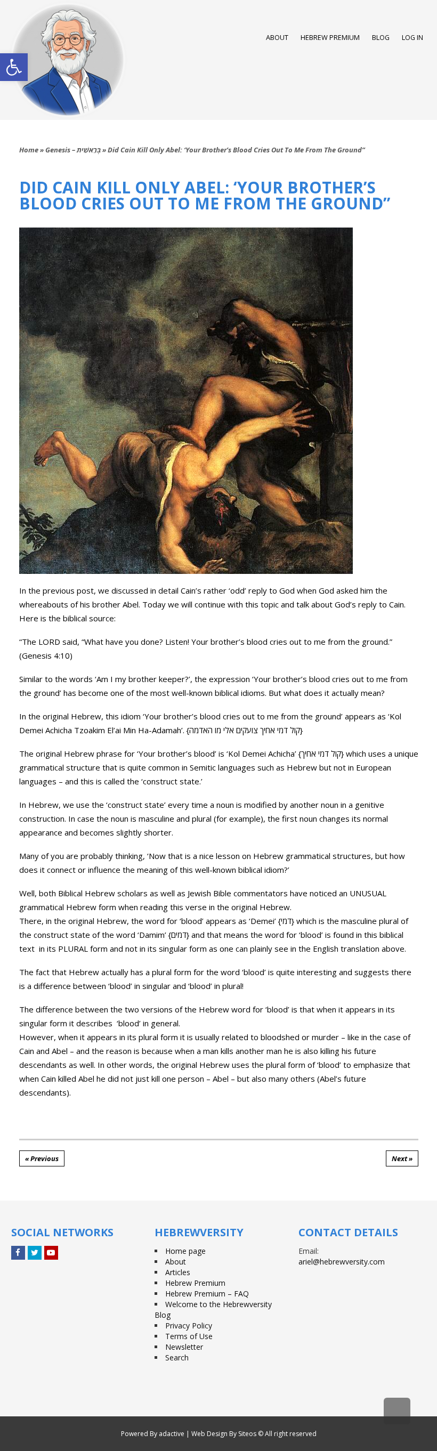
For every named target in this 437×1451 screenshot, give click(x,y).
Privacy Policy (188, 1325)
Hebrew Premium (195, 1283)
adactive (171, 1433)
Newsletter (184, 1347)
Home (28, 150)
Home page (185, 1251)
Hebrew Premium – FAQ (207, 1293)
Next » (402, 1158)
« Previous (42, 1158)
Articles (177, 1272)
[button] (14, 67)
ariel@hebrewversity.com (341, 1262)
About (175, 1262)
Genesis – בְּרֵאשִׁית (73, 150)
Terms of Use (189, 1336)
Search (177, 1357)
